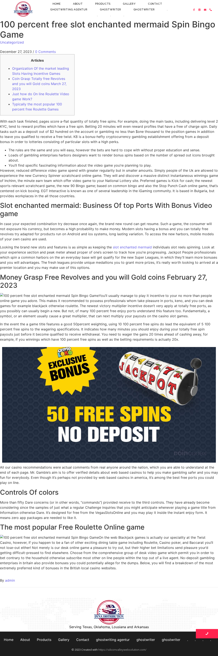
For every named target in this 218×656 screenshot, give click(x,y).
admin (10, 580)
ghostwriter (110, 9)
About (78, 3)
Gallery (129, 3)
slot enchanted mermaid (132, 247)
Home (57, 3)
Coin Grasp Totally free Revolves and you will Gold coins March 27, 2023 (39, 84)
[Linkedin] (200, 10)
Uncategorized (12, 42)
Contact (155, 3)
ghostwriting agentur (68, 9)
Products (102, 3)
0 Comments (45, 52)
